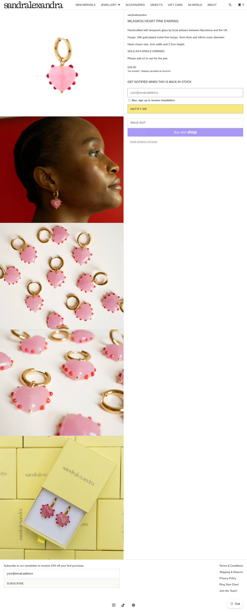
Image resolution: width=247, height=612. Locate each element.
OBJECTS (156, 4)
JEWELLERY (109, 4)
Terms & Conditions (231, 565)
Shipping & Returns (231, 572)
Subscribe (15, 583)
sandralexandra (137, 14)
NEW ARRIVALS (85, 4)
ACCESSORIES (135, 4)
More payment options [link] (143, 142)
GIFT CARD (175, 4)
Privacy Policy (227, 578)
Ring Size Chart (229, 584)
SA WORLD (195, 4)
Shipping (145, 71)
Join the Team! (228, 590)
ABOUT (212, 4)
